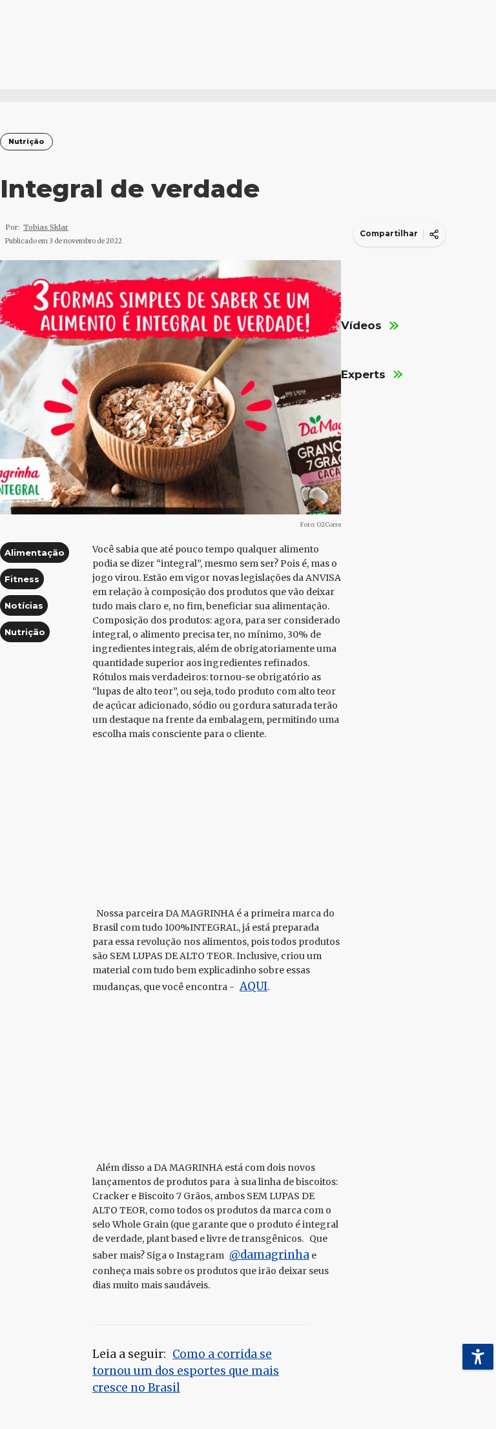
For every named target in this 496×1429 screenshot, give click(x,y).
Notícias (24, 605)
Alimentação (35, 552)
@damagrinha (269, 1255)
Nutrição (26, 141)
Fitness (22, 579)
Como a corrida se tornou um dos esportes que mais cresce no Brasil (185, 1371)
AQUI (253, 986)
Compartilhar (389, 233)
